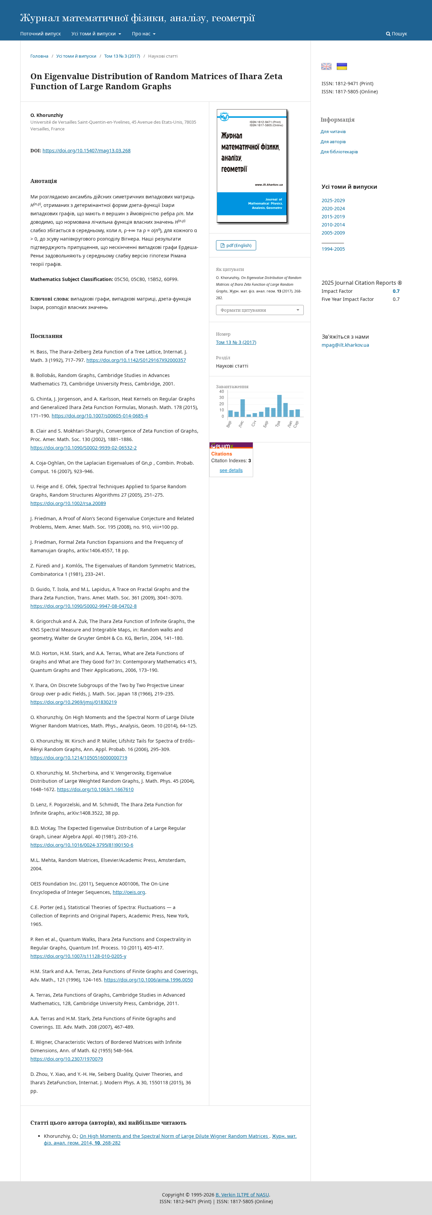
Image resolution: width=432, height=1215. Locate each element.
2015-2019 (333, 216)
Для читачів (333, 131)
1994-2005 (333, 249)
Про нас (142, 33)
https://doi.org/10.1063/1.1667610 (95, 789)
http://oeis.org (129, 892)
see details (231, 470)
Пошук (398, 33)
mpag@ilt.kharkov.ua (345, 345)
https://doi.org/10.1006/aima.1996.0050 (148, 979)
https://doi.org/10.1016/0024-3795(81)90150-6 (81, 845)
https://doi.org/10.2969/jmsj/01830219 (73, 702)
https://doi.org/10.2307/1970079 (66, 1059)
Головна (39, 56)
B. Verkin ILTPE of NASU (242, 1194)
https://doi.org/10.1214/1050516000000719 (78, 757)
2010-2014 (333, 224)
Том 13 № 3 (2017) (122, 56)
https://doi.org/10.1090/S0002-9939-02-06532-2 (83, 447)
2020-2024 (333, 208)
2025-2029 (333, 200)
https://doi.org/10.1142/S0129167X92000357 (136, 360)
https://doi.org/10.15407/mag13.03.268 (87, 150)
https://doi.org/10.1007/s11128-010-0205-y (78, 956)
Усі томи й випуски (94, 33)
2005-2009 (333, 232)
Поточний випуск (40, 33)
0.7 (396, 291)
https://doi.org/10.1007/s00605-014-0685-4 (100, 415)
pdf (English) (238, 245)
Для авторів (333, 141)
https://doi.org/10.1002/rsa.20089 (68, 503)
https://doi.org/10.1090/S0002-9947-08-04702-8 (83, 606)
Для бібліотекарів (339, 152)
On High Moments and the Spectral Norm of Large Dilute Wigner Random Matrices (174, 1136)
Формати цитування (243, 310)
